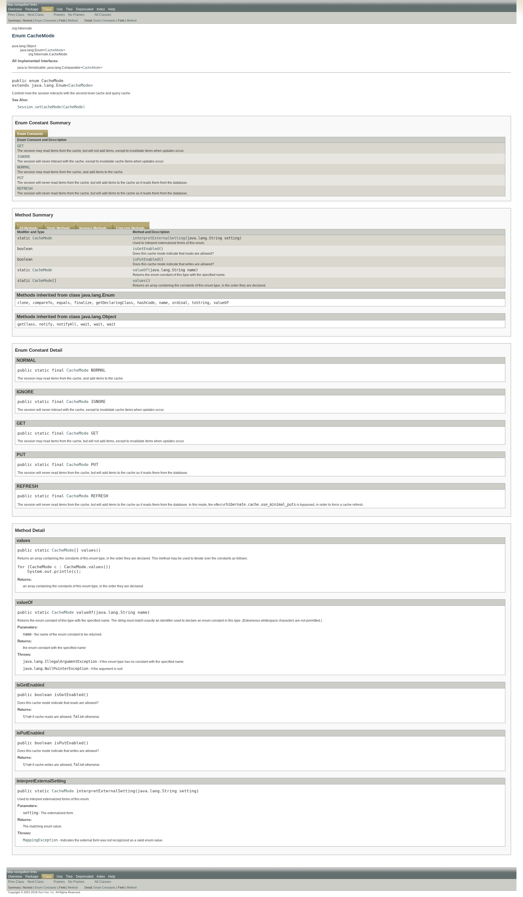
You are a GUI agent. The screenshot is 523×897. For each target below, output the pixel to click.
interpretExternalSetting (159, 238)
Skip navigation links (22, 5)
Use (60, 9)
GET (20, 146)
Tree (69, 9)
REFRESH (24, 188)
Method (73, 20)
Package (31, 9)
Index (101, 9)
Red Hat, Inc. (46, 892)
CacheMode (54, 50)
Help (111, 9)
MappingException (40, 840)
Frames (59, 15)
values (139, 280)
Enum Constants (46, 20)
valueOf (140, 270)
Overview (15, 9)
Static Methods (58, 228)
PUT (20, 178)
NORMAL (23, 167)
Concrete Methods (130, 228)
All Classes (103, 15)
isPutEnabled (146, 259)
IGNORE (23, 156)
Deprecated (84, 9)
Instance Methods (93, 228)
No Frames (76, 15)
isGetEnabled (146, 248)
